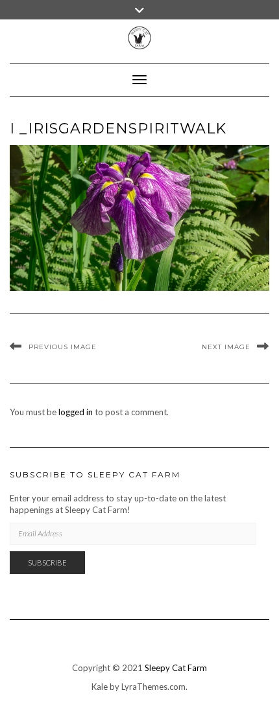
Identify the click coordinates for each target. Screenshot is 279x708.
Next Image (226, 347)
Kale (99, 686)
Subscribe (47, 562)
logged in (75, 412)
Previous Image (63, 347)
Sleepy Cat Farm (176, 668)
